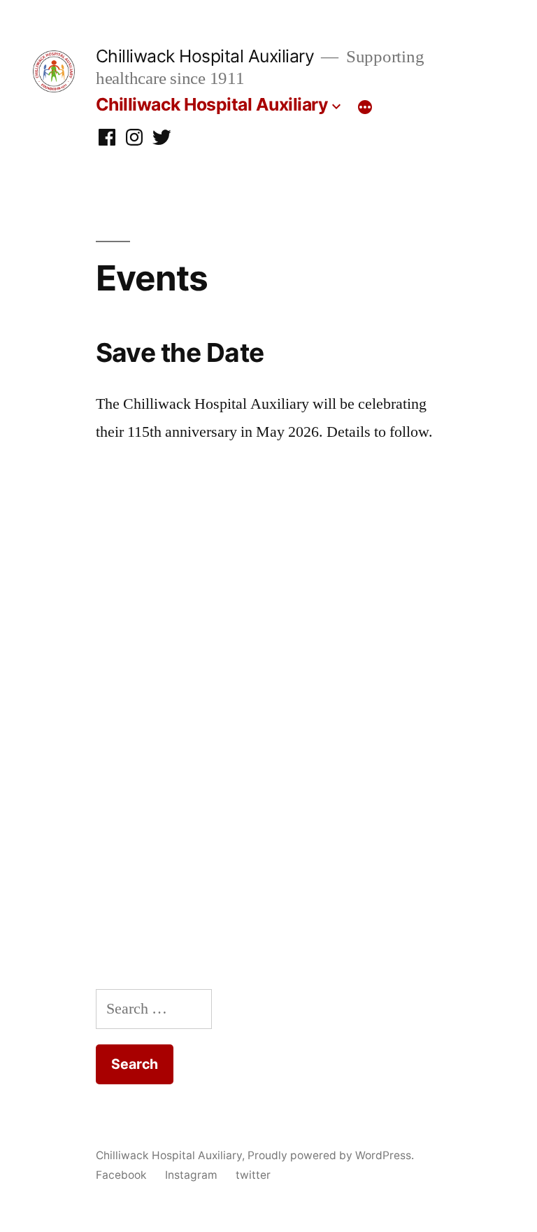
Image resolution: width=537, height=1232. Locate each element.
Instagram (191, 1175)
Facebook (121, 1175)
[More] (365, 107)
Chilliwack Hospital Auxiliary (205, 56)
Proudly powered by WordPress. (331, 1155)
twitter (253, 1175)
